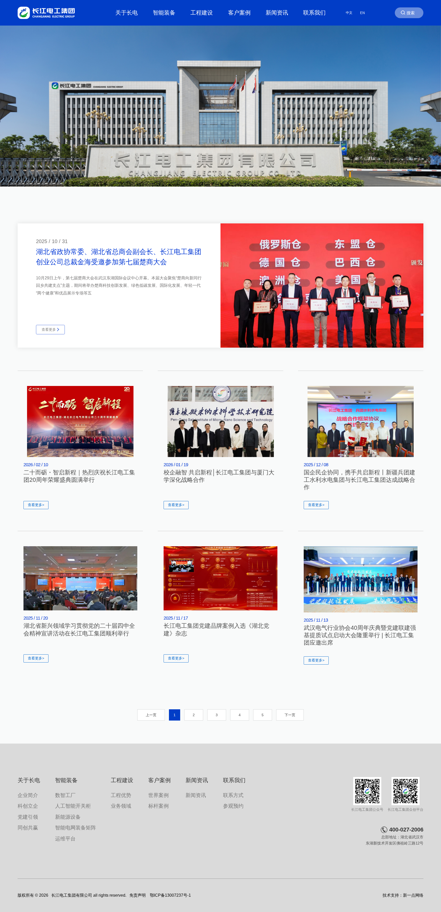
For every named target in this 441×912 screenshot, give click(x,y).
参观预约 (233, 806)
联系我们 (314, 12)
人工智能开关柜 (73, 806)
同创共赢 (28, 827)
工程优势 (121, 795)
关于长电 (126, 12)
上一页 (151, 715)
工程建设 (201, 12)
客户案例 (239, 12)
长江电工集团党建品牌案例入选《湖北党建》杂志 (216, 629)
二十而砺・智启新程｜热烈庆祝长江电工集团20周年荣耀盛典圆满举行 (79, 476)
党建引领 (28, 817)
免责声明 (137, 895)
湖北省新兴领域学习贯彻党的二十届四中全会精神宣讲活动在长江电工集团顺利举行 (79, 629)
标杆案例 (158, 806)
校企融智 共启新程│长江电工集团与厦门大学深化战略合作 (219, 476)
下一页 (290, 715)
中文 (349, 13)
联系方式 (233, 795)
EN (362, 13)
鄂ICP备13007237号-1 (170, 895)
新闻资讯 (277, 12)
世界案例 (158, 795)
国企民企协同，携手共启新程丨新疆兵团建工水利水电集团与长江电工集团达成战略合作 (359, 480)
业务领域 (121, 806)
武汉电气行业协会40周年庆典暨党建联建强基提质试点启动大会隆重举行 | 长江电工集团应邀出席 (360, 635)
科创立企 (28, 806)
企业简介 (28, 795)
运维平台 (65, 838)
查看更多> (36, 505)
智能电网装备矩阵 (75, 827)
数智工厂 (65, 795)
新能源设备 (68, 817)
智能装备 (164, 12)
